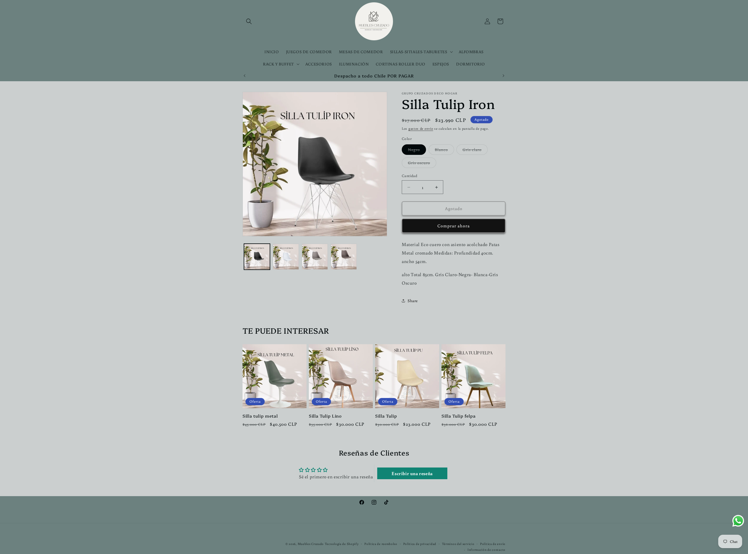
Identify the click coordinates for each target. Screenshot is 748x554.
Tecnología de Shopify (342, 544)
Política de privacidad (419, 544)
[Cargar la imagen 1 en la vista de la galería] (257, 257)
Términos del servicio (458, 544)
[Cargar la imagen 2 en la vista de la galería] (286, 257)
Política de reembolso (380, 544)
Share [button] (413, 300)
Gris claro (475, 151)
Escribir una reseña (412, 473)
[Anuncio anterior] (244, 75)
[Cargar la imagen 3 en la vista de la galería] (315, 257)
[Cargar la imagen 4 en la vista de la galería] (344, 257)
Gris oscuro (422, 164)
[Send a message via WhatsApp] (738, 521)
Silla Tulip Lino (325, 415)
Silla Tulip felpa (458, 415)
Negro (417, 151)
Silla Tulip (386, 415)
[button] (249, 21)
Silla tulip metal (260, 415)
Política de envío (492, 544)
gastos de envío (420, 128)
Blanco (444, 151)
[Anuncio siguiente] (503, 75)
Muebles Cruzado (311, 544)
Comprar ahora (453, 225)
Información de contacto (486, 550)
